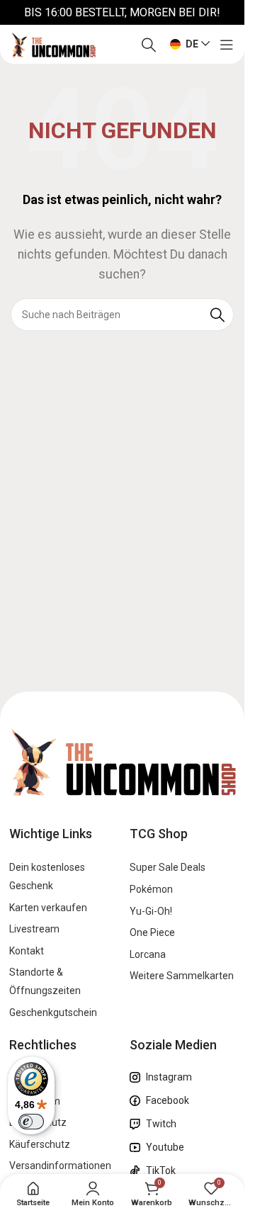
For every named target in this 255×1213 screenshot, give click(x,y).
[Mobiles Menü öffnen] (226, 44)
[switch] (31, 1121)
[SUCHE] (217, 314)
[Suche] (149, 44)
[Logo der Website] (53, 43)
